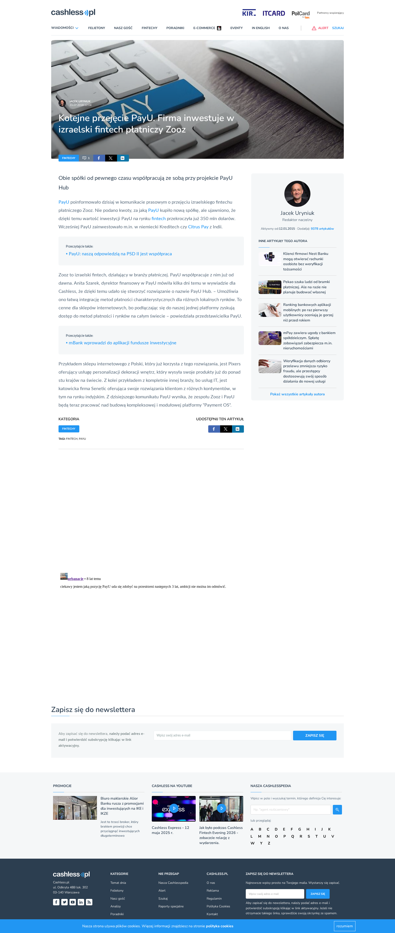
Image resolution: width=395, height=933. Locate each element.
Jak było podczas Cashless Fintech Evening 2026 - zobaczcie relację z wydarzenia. (221, 835)
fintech (159, 218)
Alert (161, 890)
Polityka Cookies (218, 906)
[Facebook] (56, 902)
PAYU (82, 439)
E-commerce (204, 28)
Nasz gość (123, 28)
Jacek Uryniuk (80, 101)
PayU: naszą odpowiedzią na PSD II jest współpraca (119, 254)
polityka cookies (219, 926)
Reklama (213, 890)
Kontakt (212, 914)
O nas (284, 28)
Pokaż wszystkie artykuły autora (297, 394)
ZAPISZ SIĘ (314, 735)
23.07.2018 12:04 (80, 105)
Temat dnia (118, 883)
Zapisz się (318, 894)
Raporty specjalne (171, 906)
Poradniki (175, 28)
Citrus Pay (198, 227)
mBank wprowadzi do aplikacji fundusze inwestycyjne (121, 343)
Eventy (236, 28)
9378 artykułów (322, 229)
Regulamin (214, 898)
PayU (226, 178)
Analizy (115, 906)
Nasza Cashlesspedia (173, 883)
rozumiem (344, 926)
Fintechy (149, 28)
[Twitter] (64, 902)
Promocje (62, 786)
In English (261, 28)
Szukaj (163, 898)
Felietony (96, 28)
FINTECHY (68, 158)
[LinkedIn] (81, 902)
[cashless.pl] (73, 13)
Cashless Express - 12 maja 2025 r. (170, 830)
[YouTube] (72, 902)
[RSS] (89, 902)
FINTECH (71, 439)
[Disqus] (151, 506)
